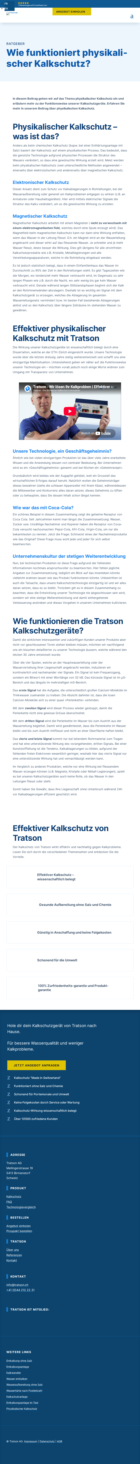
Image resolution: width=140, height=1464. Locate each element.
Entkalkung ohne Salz (19, 1360)
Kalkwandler (13, 1372)
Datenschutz (47, 1441)
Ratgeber (15, 44)
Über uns (12, 1250)
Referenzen (14, 1255)
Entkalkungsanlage (17, 1366)
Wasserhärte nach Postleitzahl (24, 1390)
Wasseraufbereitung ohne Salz (24, 1384)
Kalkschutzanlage (17, 1396)
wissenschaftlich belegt (56, 879)
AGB (59, 1441)
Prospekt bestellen (19, 1231)
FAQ (9, 1202)
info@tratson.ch (17, 1285)
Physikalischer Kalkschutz (21, 1408)
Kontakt (11, 1260)
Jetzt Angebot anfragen (36, 1065)
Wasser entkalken (16, 1378)
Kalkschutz (13, 1196)
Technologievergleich (21, 1207)
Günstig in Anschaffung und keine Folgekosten (74, 932)
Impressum (30, 1441)
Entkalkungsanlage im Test (22, 1402)
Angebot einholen (70, 11)
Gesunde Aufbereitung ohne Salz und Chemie (75, 905)
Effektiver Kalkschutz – (55, 875)
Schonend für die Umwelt (57, 960)
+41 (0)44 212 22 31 (20, 1290)
